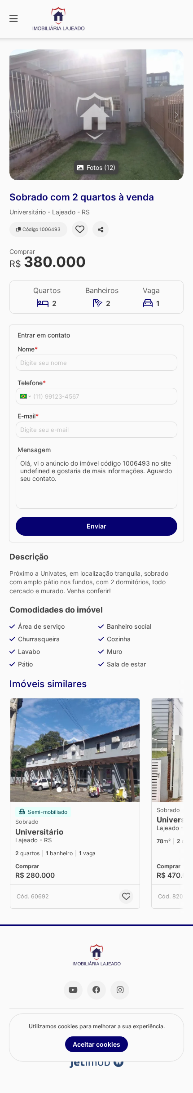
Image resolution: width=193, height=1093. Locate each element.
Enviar (96, 526)
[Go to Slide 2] (66, 789)
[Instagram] (119, 990)
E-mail (28, 416)
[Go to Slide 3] (72, 789)
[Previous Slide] (16, 114)
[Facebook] (96, 990)
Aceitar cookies (96, 1044)
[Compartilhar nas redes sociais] (100, 229)
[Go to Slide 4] (78, 789)
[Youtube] (73, 990)
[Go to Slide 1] (59, 789)
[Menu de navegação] (13, 19)
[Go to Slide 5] (85, 789)
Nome (28, 349)
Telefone (32, 383)
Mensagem (34, 449)
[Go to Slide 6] (91, 789)
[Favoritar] (80, 229)
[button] (96, 114)
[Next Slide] (176, 114)
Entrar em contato (44, 335)
